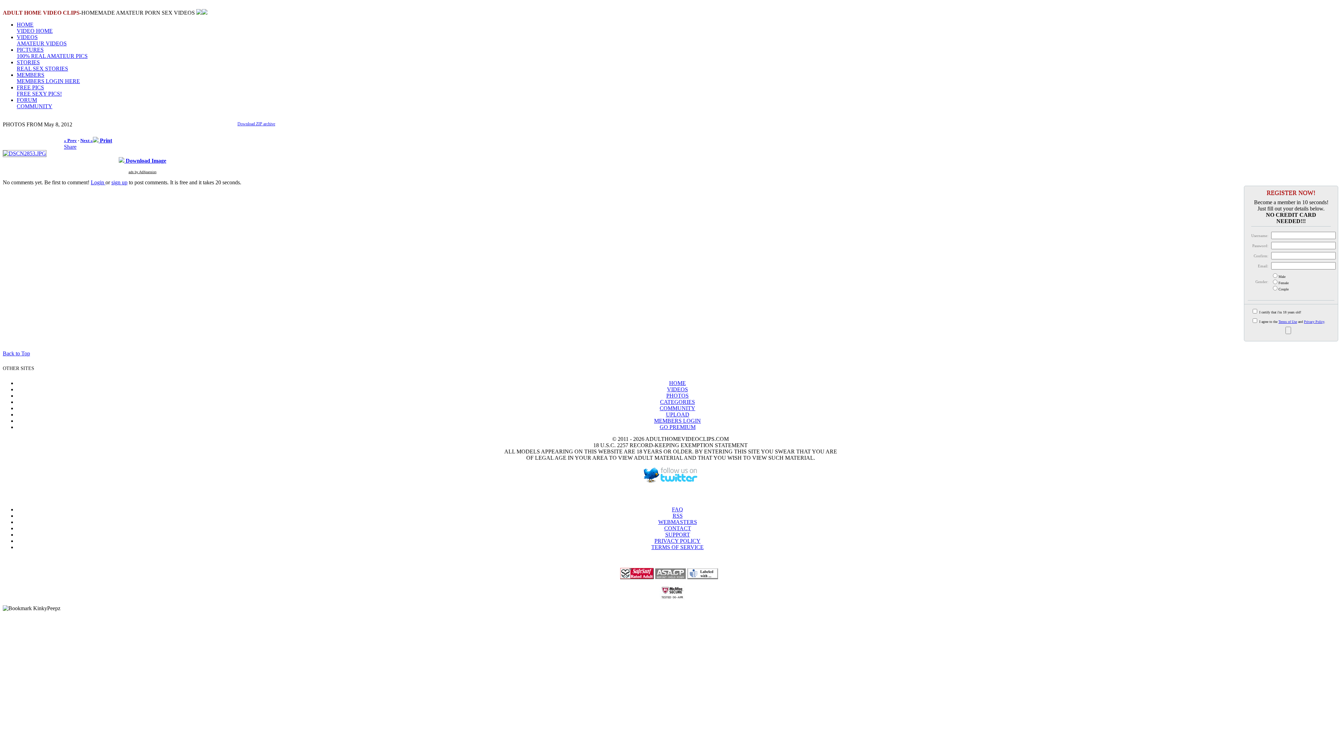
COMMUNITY (677, 408)
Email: (1263, 266)
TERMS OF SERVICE (677, 547)
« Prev (70, 140)
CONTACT (677, 528)
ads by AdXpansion (142, 172)
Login (98, 182)
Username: (1259, 236)
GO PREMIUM (678, 427)
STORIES (42, 65)
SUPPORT (677, 535)
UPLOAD (677, 414)
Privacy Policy (1314, 322)
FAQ (677, 509)
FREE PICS (39, 90)
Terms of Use (1287, 322)
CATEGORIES (677, 402)
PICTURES (52, 53)
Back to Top (16, 353)
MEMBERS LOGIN (677, 421)
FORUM (34, 103)
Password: (1260, 246)
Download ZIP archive (256, 123)
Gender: (1261, 282)
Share (70, 147)
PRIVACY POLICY (677, 541)
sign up (119, 182)
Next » (86, 140)
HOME (35, 28)
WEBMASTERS (677, 522)
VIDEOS (42, 40)
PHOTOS (677, 396)
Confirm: (1261, 256)
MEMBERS (48, 78)
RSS (678, 516)
